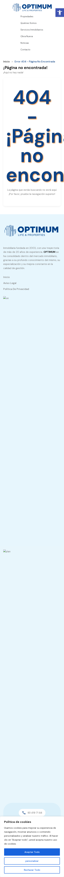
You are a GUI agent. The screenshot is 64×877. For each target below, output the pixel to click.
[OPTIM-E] (32, 230)
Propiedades (27, 16)
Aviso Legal (9, 283)
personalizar (32, 860)
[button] (59, 12)
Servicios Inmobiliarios (32, 29)
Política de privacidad (16, 289)
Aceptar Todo (32, 852)
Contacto (25, 49)
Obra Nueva (27, 36)
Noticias (25, 43)
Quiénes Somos (29, 23)
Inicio (6, 61)
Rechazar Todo (32, 869)
